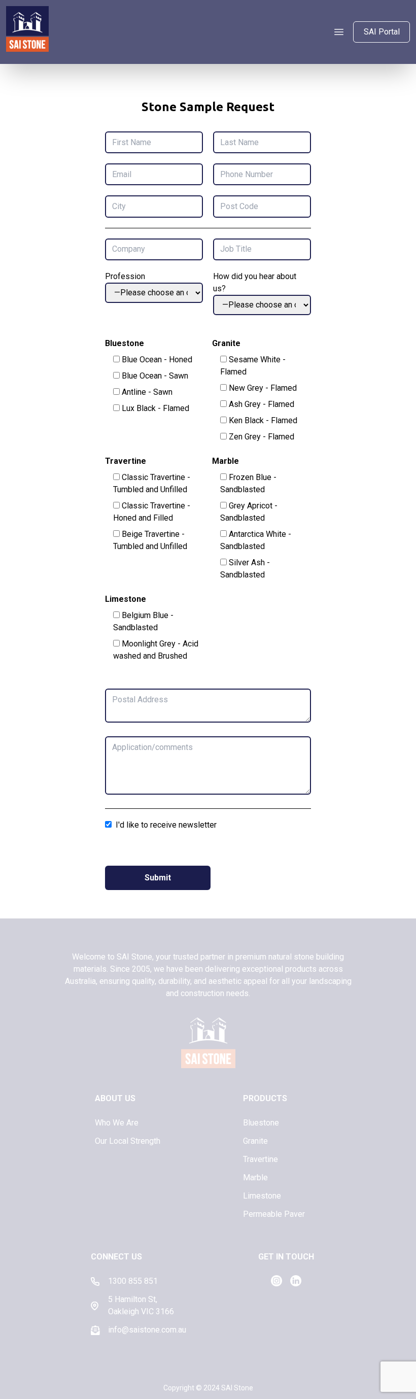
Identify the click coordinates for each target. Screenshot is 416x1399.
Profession (125, 276)
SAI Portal (382, 32)
